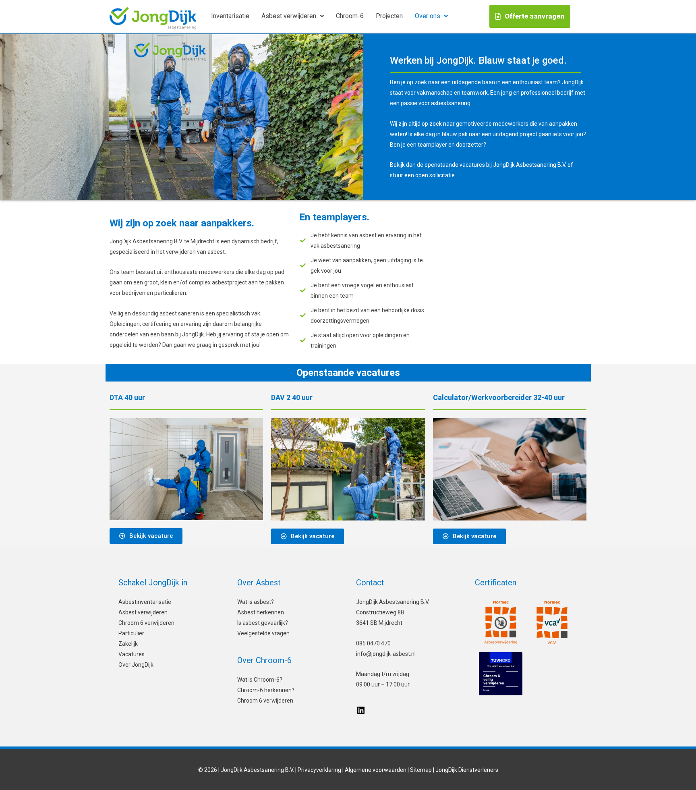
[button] (292, 16)
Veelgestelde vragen (263, 633)
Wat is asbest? (255, 602)
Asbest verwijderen (288, 16)
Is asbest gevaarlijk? (262, 623)
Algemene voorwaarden (375, 770)
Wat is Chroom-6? (259, 679)
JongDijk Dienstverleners (466, 770)
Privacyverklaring (319, 770)
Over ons (427, 16)
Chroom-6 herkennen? (265, 690)
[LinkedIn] (361, 713)
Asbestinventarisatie (144, 602)
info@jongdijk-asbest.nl (386, 654)
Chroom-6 (350, 16)
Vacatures (131, 654)
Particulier (131, 633)
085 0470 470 (373, 643)
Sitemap (421, 770)
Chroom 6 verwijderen (146, 623)
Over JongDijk (135, 664)
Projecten (389, 16)
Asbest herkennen (260, 612)
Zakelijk (128, 644)
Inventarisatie (230, 16)
